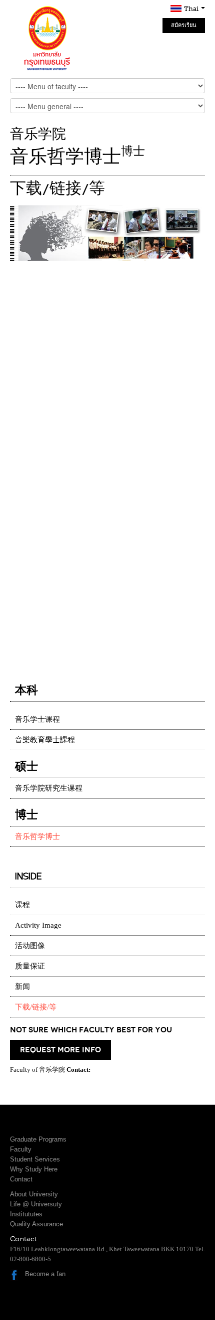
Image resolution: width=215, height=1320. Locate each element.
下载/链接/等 (35, 1007)
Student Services (35, 1159)
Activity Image (38, 925)
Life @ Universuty (36, 1204)
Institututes (26, 1214)
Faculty (21, 1149)
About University (34, 1194)
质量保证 (30, 966)
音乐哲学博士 (37, 836)
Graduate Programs (38, 1139)
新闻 (22, 986)
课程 (22, 905)
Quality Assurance (36, 1224)
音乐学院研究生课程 (48, 788)
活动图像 (30, 946)
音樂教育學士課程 (45, 740)
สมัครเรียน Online (183, 27)
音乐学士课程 (37, 719)
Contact (21, 1179)
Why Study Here (34, 1169)
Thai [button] (192, 8)
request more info (60, 1049)
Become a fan (45, 1274)
